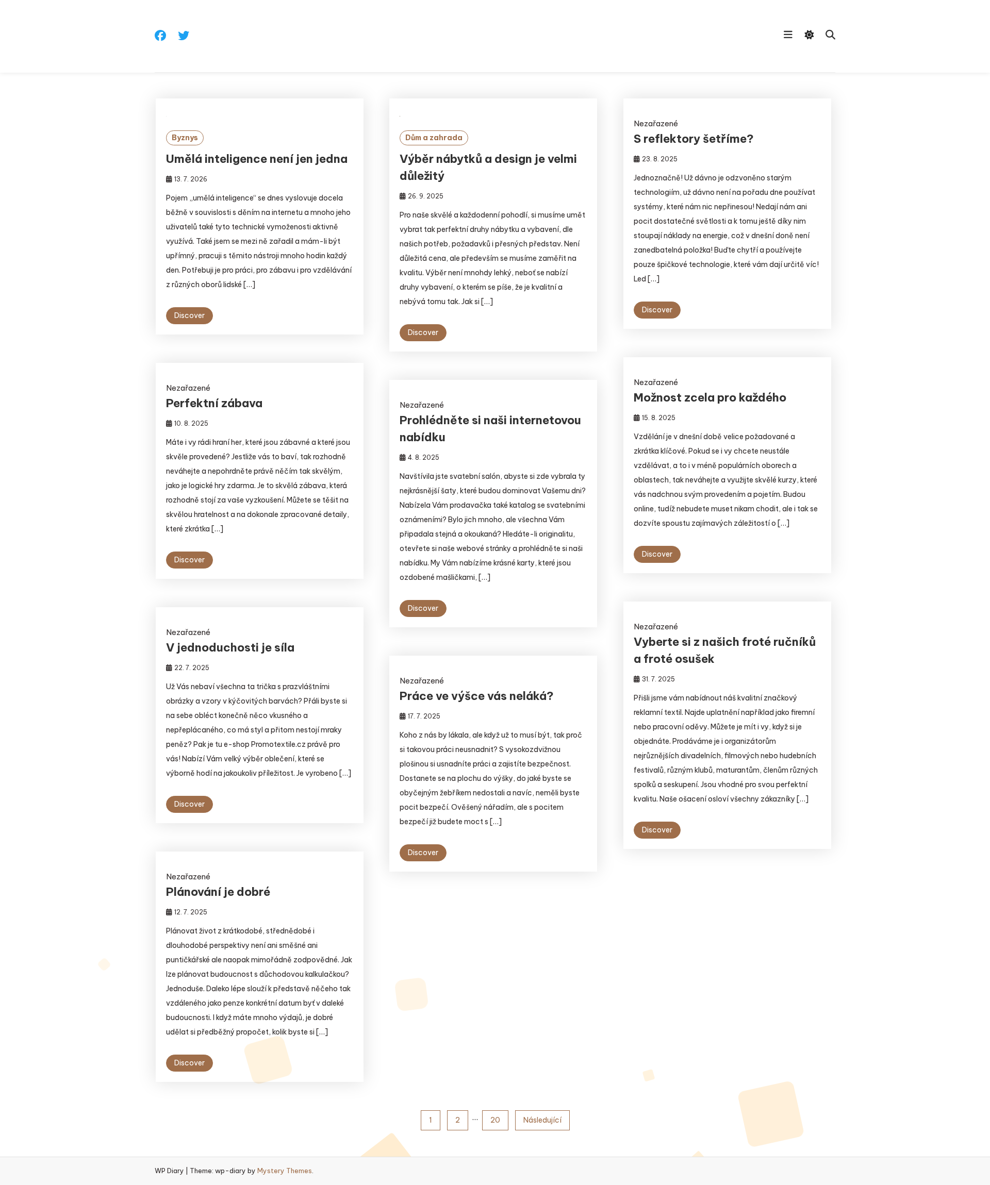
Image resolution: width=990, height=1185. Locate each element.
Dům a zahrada (434, 137)
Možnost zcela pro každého (710, 397)
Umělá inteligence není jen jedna (257, 159)
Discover (189, 315)
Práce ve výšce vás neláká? (477, 696)
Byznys (185, 137)
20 (495, 1120)
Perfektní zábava (214, 403)
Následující (542, 1120)
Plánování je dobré (218, 891)
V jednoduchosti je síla (230, 647)
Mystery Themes (284, 1170)
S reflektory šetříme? (694, 138)
